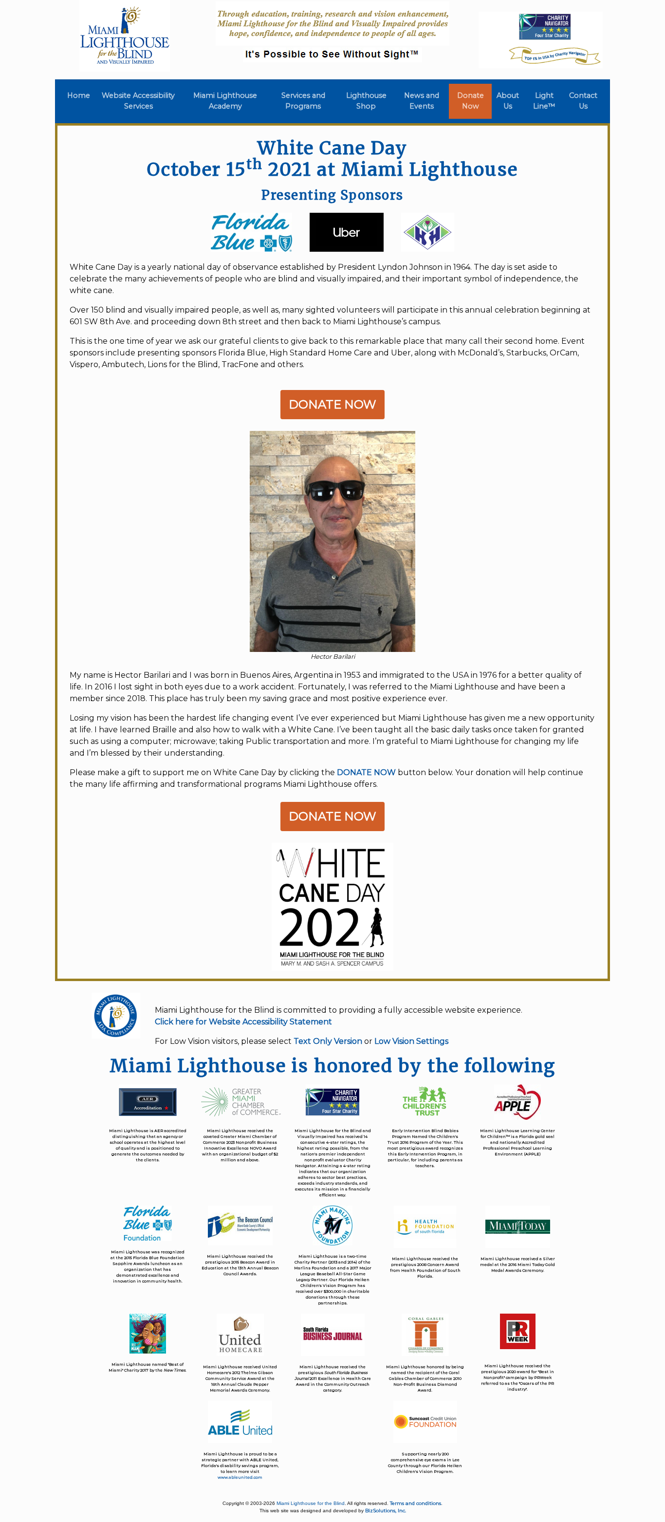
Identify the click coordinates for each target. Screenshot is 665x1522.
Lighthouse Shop (366, 101)
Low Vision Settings (411, 1041)
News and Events (421, 101)
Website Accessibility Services (138, 101)
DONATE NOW (366, 772)
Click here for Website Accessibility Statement (243, 1021)
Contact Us (583, 101)
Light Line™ (544, 101)
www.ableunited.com (240, 1477)
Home (80, 95)
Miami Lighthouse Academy (225, 101)
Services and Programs (303, 101)
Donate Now (470, 101)
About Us (508, 101)
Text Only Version (328, 1041)
